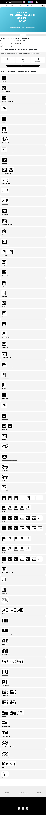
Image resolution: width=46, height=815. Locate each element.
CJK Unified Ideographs (16, 43)
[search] (16, 2)
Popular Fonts (7, 801)
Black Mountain (5, 142)
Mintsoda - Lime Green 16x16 (8, 152)
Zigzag (3, 603)
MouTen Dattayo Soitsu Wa (8, 757)
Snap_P (3, 316)
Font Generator (21, 5)
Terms (25, 804)
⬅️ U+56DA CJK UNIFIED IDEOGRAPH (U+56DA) (10, 34)
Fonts (3, 5)
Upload (30, 2)
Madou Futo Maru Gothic (7, 224)
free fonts (7, 793)
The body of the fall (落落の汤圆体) (9, 460)
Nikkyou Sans (5, 398)
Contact (15, 804)
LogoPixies (4, 286)
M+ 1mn (3, 542)
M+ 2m (3, 511)
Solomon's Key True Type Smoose (9, 634)
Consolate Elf (5, 275)
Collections (13, 5)
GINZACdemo (5, 695)
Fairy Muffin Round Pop (7, 357)
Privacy (20, 804)
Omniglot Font (5, 296)
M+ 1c (3, 562)
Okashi (3, 265)
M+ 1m (3, 552)
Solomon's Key (5, 654)
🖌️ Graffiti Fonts (30, 5)
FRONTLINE (4, 705)
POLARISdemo (5, 675)
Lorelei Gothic (5, 347)
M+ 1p (3, 531)
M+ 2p (3, 501)
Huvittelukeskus (5, 378)
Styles (7, 5)
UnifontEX (4, 439)
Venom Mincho (5, 245)
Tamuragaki (4, 234)
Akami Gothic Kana (6, 183)
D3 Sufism (4, 716)
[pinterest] (27, 808)
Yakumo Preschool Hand (7, 368)
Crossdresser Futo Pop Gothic (8, 101)
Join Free (42, 2)
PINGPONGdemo (5, 685)
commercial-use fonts (23, 793)
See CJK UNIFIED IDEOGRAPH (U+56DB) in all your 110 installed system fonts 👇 (23, 65)
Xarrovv (4, 408)
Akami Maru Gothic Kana (7, 193)
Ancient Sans (5, 112)
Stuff (43, 5)
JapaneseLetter (5, 490)
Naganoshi (4, 132)
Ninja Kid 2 (4, 624)
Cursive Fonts (31, 801)
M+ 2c (3, 521)
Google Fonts (39, 801)
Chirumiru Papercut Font (7, 327)
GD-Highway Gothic (6, 173)
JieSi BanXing (5, 449)
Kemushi (4, 767)
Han (12, 46)
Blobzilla (4, 81)
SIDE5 (3, 664)
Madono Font (5, 204)
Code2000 (4, 593)
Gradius (4, 613)
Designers (38, 5)
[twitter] (23, 808)
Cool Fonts (24, 801)
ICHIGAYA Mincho (6, 91)
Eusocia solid (5, 470)
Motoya (4, 306)
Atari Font (4, 644)
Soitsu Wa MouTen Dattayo (8, 746)
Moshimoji (4, 429)
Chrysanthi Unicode (6, 583)
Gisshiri (3, 122)
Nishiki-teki (4, 163)
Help (11, 804)
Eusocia (3, 480)
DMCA (29, 804)
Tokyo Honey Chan (6, 736)
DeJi (3, 777)
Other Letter (14, 45)
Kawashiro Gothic (6, 337)
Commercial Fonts (16, 801)
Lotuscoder (4, 255)
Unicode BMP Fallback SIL (7, 572)
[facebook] (19, 808)
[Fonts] (6, 2)
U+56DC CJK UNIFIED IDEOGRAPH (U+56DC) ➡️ (35, 34)
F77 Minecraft (5, 419)
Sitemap (34, 804)
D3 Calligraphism (6, 726)
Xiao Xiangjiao (5, 214)
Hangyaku (4, 388)
